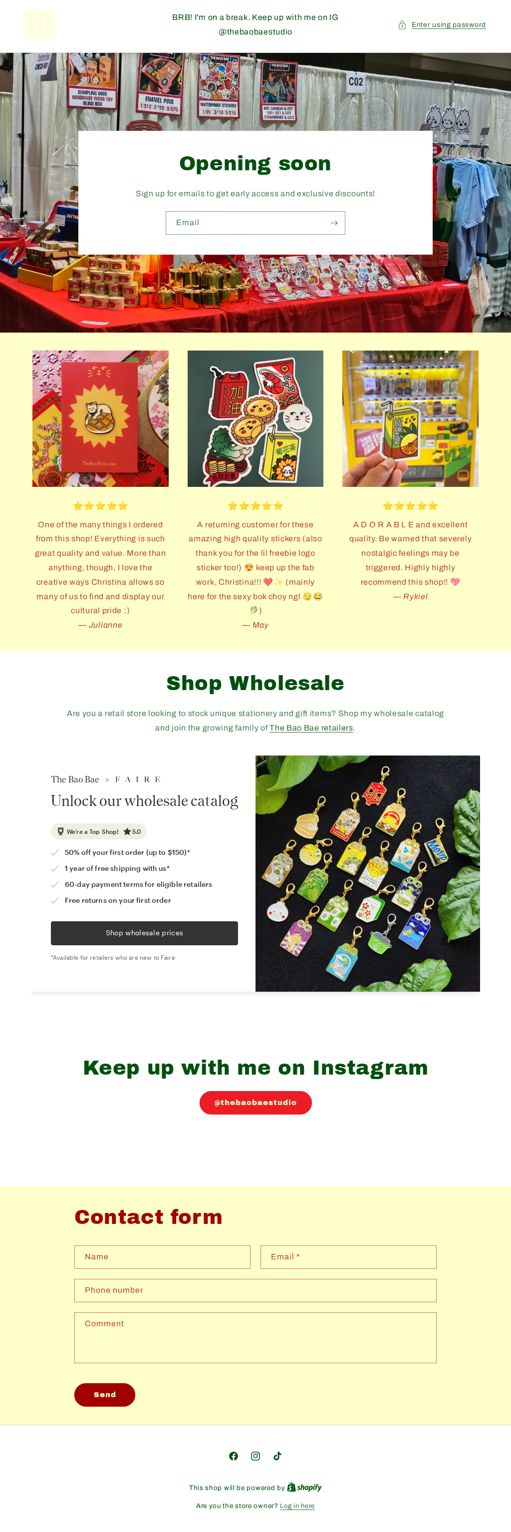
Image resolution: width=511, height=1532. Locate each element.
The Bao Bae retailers (311, 728)
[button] (442, 24)
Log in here (297, 1506)
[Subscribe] (334, 223)
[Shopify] (304, 1488)
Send (105, 1395)
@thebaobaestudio (256, 1103)
